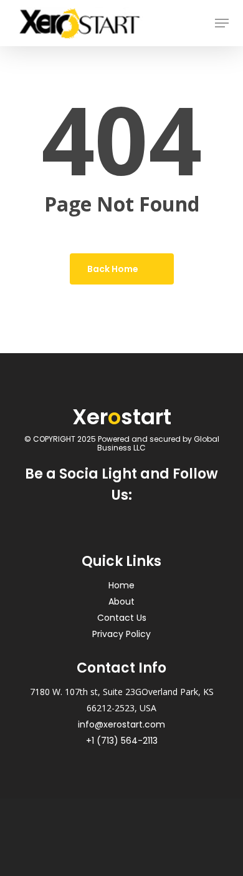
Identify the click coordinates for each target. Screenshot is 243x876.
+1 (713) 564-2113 (122, 740)
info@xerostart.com (121, 724)
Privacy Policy (121, 634)
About (121, 601)
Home (121, 585)
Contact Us (121, 617)
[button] (222, 23)
